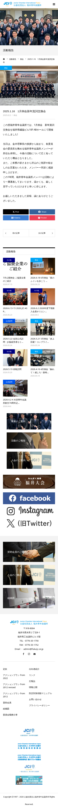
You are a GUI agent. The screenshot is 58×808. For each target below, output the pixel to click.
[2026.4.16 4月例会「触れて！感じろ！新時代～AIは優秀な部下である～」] (42, 357)
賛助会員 (7, 702)
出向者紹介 (34, 669)
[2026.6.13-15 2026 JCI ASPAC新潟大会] (15, 296)
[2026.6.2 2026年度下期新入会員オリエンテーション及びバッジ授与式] (42, 296)
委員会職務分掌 (10, 714)
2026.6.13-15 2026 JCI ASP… (15, 310)
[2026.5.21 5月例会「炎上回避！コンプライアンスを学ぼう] (42, 327)
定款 (5, 669)
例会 (15, 115)
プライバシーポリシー (39, 705)
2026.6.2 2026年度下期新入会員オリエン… (42, 310)
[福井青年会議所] (22, 4)
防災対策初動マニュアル (40, 693)
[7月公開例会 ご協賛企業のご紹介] (15, 266)
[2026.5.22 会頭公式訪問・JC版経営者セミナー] (15, 327)
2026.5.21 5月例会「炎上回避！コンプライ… (42, 340)
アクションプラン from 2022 (14, 677)
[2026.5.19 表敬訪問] (15, 357)
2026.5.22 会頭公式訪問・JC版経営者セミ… (13, 340)
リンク (32, 675)
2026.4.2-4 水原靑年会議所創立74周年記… (14, 401)
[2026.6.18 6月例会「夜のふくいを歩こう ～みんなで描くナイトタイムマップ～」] (42, 266)
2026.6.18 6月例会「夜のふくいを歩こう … (42, 279)
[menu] (54, 4)
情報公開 (33, 687)
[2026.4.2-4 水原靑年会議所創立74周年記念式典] (15, 388)
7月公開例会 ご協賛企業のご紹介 (14, 279)
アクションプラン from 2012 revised (14, 686)
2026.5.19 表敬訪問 (12, 369)
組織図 (6, 708)
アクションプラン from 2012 (14, 695)
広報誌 (32, 681)
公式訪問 (9, 321)
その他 (9, 260)
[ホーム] (4, 59)
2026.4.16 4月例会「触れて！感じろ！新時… (42, 371)
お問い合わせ (35, 699)
